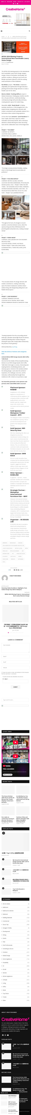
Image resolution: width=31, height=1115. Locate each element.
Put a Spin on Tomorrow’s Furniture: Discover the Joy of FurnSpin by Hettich (8, 819)
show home (5, 559)
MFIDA (26, 548)
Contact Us (20, 1)
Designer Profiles (16, 928)
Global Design (16, 955)
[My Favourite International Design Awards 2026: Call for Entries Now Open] (6, 862)
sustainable (20, 559)
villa (4, 561)
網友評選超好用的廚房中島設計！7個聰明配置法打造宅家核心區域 (21, 880)
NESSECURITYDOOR (21, 553)
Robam (19, 556)
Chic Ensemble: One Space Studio (13, 1110)
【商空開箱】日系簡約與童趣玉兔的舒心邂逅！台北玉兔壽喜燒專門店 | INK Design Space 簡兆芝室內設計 (15, 626)
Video (16, 1000)
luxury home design (7, 548)
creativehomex (9, 62)
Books (14, 1)
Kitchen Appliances (16, 976)
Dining (16, 935)
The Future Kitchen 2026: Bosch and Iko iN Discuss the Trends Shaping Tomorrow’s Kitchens (8, 799)
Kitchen (16, 973)
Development (16, 931)
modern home (6, 553)
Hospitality (16, 962)
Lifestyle (16, 979)
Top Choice (16, 993)
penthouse (13, 556)
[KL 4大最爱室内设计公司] (6, 872)
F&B (16, 942)
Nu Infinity (5, 556)
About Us (3, 1)
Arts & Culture (16, 904)
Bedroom (16, 914)
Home (3, 36)
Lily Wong (14, 347)
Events (16, 938)
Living (16, 983)
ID (8, 36)
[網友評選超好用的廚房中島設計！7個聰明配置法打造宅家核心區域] (6, 882)
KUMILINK (20, 542)
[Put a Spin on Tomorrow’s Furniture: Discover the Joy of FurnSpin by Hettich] (8, 810)
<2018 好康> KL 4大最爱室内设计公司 (21, 870)
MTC (13, 553)
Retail (16, 990)
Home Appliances (16, 959)
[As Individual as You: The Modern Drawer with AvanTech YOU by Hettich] (22, 789)
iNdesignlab (12, 542)
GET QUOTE (27, 1)
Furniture (16, 952)
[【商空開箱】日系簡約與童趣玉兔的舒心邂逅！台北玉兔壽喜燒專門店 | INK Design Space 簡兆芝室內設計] (15, 613)
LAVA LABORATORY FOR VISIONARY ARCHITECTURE (13, 545)
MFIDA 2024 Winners (14, 550)
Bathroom (16, 907)
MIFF (23, 550)
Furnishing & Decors (16, 948)
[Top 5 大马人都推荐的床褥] (15, 842)
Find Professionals (16, 945)
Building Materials (16, 917)
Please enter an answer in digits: (13, 676)
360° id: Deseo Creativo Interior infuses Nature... (12, 1103)
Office (16, 986)
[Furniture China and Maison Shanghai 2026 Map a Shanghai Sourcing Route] (22, 810)
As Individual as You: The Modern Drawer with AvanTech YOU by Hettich (22, 798)
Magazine (9, 1)
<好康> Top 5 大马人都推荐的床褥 (13, 853)
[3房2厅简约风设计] (4, 1097)
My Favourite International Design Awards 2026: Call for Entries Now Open (21, 861)
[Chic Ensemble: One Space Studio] (4, 1111)
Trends (16, 997)
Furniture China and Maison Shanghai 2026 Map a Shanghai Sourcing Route (22, 819)
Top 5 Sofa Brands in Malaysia (18, 889)
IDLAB (16, 969)
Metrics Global (18, 548)
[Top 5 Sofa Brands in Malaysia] (6, 891)
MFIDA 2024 (5, 550)
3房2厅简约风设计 (12, 1095)
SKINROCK (13, 559)
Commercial (16, 921)
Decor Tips (16, 924)
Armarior (5, 542)
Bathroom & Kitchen (16, 910)
